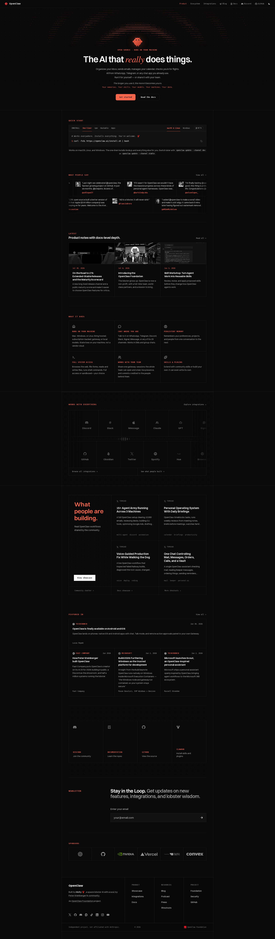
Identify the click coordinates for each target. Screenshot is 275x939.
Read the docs (148, 97)
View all (201, 175)
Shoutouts (166, 907)
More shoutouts (172, 591)
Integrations (210, 4)
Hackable (104, 128)
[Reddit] (86, 915)
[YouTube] (108, 915)
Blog (225, 4)
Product (183, 4)
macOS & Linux (173, 128)
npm (96, 128)
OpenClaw (76, 885)
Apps (113, 128)
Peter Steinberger (78, 895)
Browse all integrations (83, 472)
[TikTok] (91, 915)
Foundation (196, 890)
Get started (125, 97)
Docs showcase (123, 591)
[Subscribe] (201, 817)
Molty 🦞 (80, 892)
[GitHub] (75, 915)
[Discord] (80, 915)
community (94, 895)
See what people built (151, 472)
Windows (186, 128)
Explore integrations (194, 405)
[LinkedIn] (97, 915)
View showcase (84, 578)
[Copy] (201, 141)
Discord (247, 4)
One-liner (87, 128)
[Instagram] (102, 915)
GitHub (261, 4)
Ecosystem (195, 4)
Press (164, 902)
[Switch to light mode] (269, 4)
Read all (200, 238)
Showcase (137, 890)
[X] (70, 915)
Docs (235, 4)
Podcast (165, 896)
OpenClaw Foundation (82, 901)
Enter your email (119, 809)
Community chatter (83, 591)
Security (195, 896)
